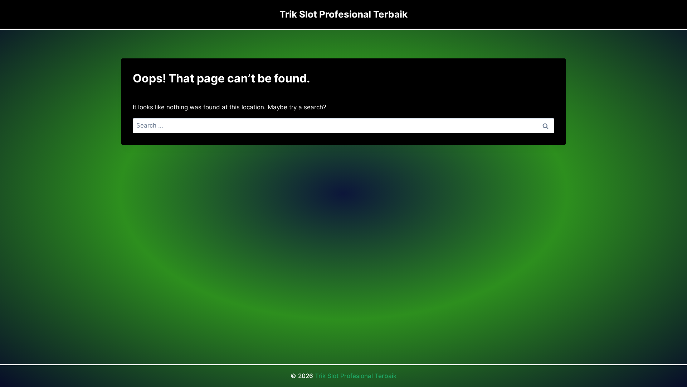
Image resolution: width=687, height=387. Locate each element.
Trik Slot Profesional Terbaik (355, 375)
